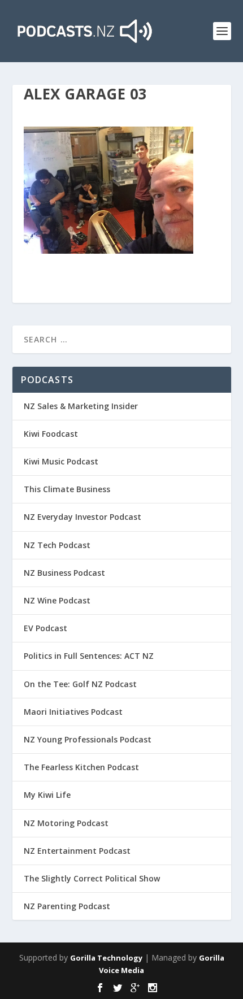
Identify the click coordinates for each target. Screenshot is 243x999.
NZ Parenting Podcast (67, 906)
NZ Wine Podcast (57, 600)
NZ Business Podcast (64, 572)
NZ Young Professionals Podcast (87, 739)
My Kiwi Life (47, 794)
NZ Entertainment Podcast (77, 850)
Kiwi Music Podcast (61, 461)
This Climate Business (67, 489)
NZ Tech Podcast (57, 545)
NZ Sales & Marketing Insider (81, 406)
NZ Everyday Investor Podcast (82, 516)
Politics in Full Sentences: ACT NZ (89, 655)
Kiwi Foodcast (51, 433)
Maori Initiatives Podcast (73, 711)
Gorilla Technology (106, 958)
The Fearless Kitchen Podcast (81, 767)
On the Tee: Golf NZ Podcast (80, 684)
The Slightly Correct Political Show (92, 878)
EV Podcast (45, 628)
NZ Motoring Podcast (66, 823)
